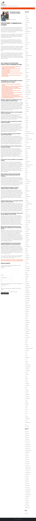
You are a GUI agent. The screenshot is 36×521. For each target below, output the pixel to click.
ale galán (5, 255)
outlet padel (27, 270)
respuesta (13, 257)
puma (26, 342)
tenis (26, 387)
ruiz (26, 359)
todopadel (27, 390)
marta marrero (28, 214)
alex (26, 35)
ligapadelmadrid (28, 196)
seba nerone (27, 368)
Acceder (27, 513)
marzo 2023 (27, 505)
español (27, 127)
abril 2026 (27, 437)
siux (26, 376)
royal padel (27, 357)
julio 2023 (27, 498)
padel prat (27, 303)
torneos (27, 392)
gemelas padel (28, 148)
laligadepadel (28, 190)
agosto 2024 (28, 474)
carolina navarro (28, 79)
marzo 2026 (27, 439)
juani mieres (27, 183)
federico (27, 135)
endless (27, 122)
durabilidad (21, 255)
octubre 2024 (28, 470)
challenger (27, 87)
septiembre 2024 (28, 472)
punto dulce (6, 257)
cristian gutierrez (28, 98)
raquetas (27, 346)
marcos (27, 211)
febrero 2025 (28, 463)
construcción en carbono (11, 255)
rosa (26, 353)
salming (27, 361)
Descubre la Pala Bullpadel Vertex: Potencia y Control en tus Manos (12, 259)
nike (26, 261)
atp (26, 50)
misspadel (27, 240)
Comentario (3, 267)
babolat (27, 51)
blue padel (27, 72)
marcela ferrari (28, 209)
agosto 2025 (28, 452)
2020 (26, 16)
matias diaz (27, 227)
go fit (26, 150)
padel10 (27, 316)
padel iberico (28, 290)
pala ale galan (18, 256)
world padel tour (28, 422)
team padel (27, 385)
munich (27, 250)
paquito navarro (28, 329)
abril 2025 (27, 459)
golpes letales (8, 256)
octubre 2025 (28, 448)
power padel (27, 337)
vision (26, 413)
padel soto (27, 309)
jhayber (27, 172)
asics (26, 46)
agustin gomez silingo (29, 27)
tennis (26, 389)
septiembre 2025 (28, 450)
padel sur (27, 313)
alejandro (27, 33)
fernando (27, 137)
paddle (27, 277)
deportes (27, 105)
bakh (26, 57)
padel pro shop (28, 305)
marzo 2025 (27, 461)
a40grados (27, 18)
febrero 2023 (28, 507)
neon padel (27, 255)
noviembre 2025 (28, 446)
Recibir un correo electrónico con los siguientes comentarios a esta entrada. (11, 289)
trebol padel (27, 394)
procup (27, 340)
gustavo (27, 155)
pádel (15, 256)
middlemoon (27, 235)
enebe (27, 124)
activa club (27, 20)
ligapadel (27, 194)
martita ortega (28, 222)
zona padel (27, 426)
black (26, 66)
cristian (27, 96)
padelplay (27, 324)
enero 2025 (27, 465)
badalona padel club (29, 55)
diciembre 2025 (28, 444)
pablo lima (27, 274)
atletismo (27, 48)
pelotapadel (27, 333)
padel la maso (28, 292)
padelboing (27, 320)
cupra (26, 100)
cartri (26, 83)
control (17, 255)
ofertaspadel (28, 268)
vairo (26, 400)
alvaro (26, 40)
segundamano (28, 370)
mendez (27, 231)
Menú (2, 8)
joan (26, 174)
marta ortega (28, 216)
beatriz (27, 61)
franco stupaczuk (28, 146)
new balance (27, 257)
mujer (26, 248)
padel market (28, 294)
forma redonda (3, 256)
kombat (27, 187)
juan (26, 177)
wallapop (27, 416)
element (27, 120)
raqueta (9, 257)
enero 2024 (27, 487)
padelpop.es (3, 5)
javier (26, 170)
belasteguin (27, 64)
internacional (27, 166)
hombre (27, 163)
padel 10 (27, 281)
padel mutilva (28, 298)
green (26, 153)
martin (27, 218)
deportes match (28, 107)
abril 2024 (27, 481)
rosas (26, 355)
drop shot (27, 116)
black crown (27, 68)
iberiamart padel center (29, 164)
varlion (27, 405)
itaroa (26, 168)
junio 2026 (27, 433)
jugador (12, 256)
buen (26, 74)
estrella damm (28, 131)
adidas (27, 24)
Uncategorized (28, 398)
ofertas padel (28, 266)
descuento (27, 111)
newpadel (27, 259)
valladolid (27, 403)
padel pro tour (28, 307)
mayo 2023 (27, 502)
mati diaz (27, 224)
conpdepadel (28, 94)
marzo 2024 (27, 483)
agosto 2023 (28, 496)
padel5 (27, 318)
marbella (27, 205)
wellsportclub (28, 418)
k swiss (27, 185)
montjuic (27, 244)
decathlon (27, 103)
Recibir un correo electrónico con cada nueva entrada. (9, 291)
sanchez (27, 363)
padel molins (27, 296)
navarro (27, 253)
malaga (27, 200)
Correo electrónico (4, 277)
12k (26, 14)
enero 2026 (27, 442)
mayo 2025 (27, 457)
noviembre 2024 (28, 468)
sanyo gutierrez (28, 366)
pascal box (27, 331)
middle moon (28, 233)
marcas (27, 207)
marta (26, 213)
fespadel (27, 142)
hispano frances (28, 161)
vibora (27, 407)
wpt (26, 424)
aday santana (28, 22)
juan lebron (27, 179)
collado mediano (28, 92)
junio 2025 (27, 455)
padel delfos (27, 285)
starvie (27, 381)
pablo (26, 272)
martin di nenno (28, 220)
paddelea (27, 276)
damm (27, 101)
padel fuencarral (28, 287)
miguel (27, 237)
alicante (27, 37)
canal (26, 77)
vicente (27, 409)
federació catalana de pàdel (30, 133)
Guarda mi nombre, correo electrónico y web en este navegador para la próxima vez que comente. (12, 284)
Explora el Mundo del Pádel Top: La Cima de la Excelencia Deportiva (12, 260)
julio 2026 (27, 431)
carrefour (27, 81)
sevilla (26, 372)
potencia (2, 257)
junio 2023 (27, 500)
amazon (27, 44)
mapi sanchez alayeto (29, 203)
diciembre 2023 (28, 489)
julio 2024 (27, 476)
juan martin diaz (28, 181)
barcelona (27, 59)
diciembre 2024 (28, 466)
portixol (27, 335)
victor (26, 411)
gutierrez (27, 157)
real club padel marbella (29, 348)
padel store (27, 311)
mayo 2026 (27, 435)
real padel (27, 350)
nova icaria (27, 263)
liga (26, 192)
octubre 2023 (28, 492)
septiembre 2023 (28, 494)
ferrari (27, 140)
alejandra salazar (28, 31)
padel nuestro (28, 300)
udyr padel (27, 396)
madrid (27, 198)
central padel (28, 85)
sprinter (27, 379)
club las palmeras (28, 90)
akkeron (27, 29)
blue (26, 70)
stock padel (27, 383)
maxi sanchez (28, 229)
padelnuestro (28, 322)
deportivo (27, 109)
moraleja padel (28, 246)
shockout (27, 374)
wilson (27, 420)
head (26, 159)
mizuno (27, 242)
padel (26, 279)
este (26, 129)
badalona (27, 53)
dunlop (27, 118)
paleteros (27, 327)
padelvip (27, 326)
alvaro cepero (28, 42)
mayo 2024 (27, 479)
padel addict (27, 283)
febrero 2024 (28, 485)
